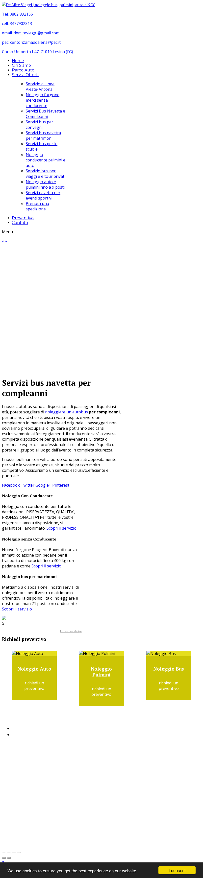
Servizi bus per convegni (39, 124)
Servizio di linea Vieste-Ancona (40, 86)
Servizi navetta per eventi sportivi (43, 195)
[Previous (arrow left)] (4, 858)
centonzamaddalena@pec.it (35, 42)
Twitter (27, 485)
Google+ (43, 485)
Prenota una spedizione (37, 206)
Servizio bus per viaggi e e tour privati (45, 173)
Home (18, 60)
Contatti (20, 222)
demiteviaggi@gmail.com (36, 33)
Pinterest (60, 485)
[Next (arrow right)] (9, 858)
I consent (177, 870)
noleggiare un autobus (66, 412)
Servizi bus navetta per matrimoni (43, 135)
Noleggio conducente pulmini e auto (45, 160)
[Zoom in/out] (9, 852)
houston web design (71, 631)
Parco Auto (23, 70)
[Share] (14, 852)
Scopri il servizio (61, 528)
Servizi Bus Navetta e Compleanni (45, 113)
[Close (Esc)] (19, 852)
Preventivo (23, 218)
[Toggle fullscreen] (4, 852)
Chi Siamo (21, 65)
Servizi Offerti (25, 74)
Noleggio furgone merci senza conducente (42, 100)
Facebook (11, 485)
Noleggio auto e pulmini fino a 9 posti (45, 184)
